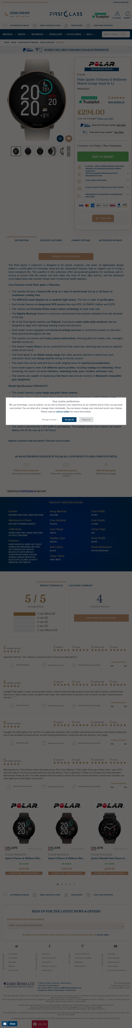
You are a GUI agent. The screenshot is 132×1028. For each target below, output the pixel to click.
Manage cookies (49, 420)
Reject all (86, 420)
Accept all (69, 420)
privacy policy (63, 412)
